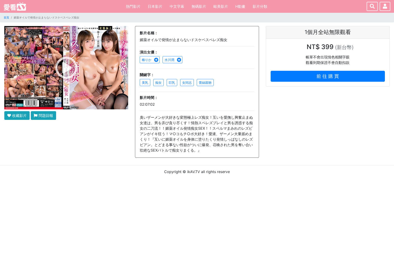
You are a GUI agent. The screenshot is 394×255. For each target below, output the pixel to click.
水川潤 (170, 60)
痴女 (158, 82)
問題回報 (45, 115)
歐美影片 (220, 6)
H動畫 (240, 6)
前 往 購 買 (327, 76)
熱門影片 (133, 6)
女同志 (187, 82)
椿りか (147, 60)
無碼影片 (199, 6)
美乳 (145, 82)
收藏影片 (19, 115)
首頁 (6, 17)
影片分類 (260, 6)
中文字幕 (177, 6)
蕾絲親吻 (205, 82)
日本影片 (155, 6)
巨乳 (172, 82)
